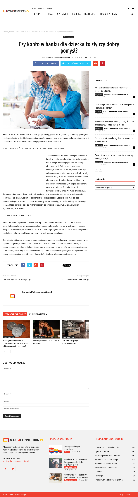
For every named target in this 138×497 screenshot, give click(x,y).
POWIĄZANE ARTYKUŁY (15, 314)
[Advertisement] (69, 25)
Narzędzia (98, 145)
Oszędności (90, 14)
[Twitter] (133, 8)
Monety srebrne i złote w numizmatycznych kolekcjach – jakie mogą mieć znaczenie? (15, 343)
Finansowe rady (108, 14)
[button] (132, 14)
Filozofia (98, 471)
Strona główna (8, 32)
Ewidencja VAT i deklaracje (106, 459)
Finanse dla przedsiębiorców (107, 447)
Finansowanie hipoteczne (106, 463)
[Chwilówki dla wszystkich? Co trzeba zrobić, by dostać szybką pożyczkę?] (55, 463)
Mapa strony (125, 494)
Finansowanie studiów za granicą (109, 479)
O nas (34, 8)
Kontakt (49, 8)
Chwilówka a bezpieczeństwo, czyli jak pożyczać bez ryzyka (76, 475)
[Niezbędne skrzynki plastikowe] (55, 450)
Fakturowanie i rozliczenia (106, 467)
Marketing (98, 128)
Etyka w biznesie (102, 451)
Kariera (76, 14)
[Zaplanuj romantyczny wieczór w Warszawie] (46, 329)
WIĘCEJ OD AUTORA (38, 314)
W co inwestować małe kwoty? (75, 279)
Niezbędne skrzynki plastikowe (72, 447)
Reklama (41, 8)
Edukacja (98, 111)
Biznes (36, 14)
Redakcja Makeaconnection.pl (58, 57)
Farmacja (99, 475)
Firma (49, 14)
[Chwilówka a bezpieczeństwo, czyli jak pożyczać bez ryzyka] (55, 478)
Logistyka (98, 94)
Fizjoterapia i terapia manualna (108, 455)
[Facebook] (129, 8)
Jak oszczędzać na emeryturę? (17, 279)
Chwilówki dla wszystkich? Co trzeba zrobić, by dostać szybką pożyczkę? (75, 462)
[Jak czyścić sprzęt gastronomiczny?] (75, 329)
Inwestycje (62, 14)
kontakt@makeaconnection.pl (16, 461)
